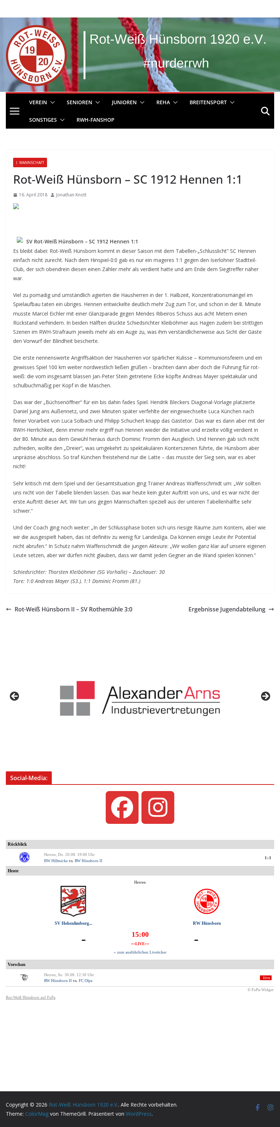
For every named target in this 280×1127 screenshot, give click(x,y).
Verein (38, 102)
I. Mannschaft (30, 162)
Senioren (79, 102)
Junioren (124, 102)
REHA (163, 102)
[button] (51, 102)
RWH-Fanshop (95, 119)
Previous (14, 696)
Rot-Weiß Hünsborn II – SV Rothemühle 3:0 (73, 609)
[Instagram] (157, 807)
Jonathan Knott (71, 195)
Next (265, 696)
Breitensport (208, 102)
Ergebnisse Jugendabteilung (226, 609)
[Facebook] (122, 807)
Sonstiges (43, 119)
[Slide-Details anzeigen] (140, 698)
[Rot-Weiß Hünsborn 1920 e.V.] (140, 23)
